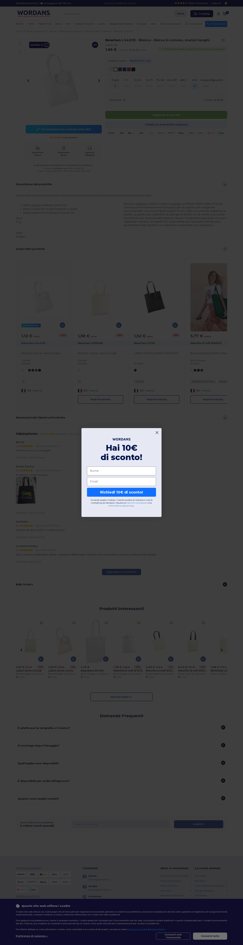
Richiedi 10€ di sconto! (121, 492)
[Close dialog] (157, 432)
